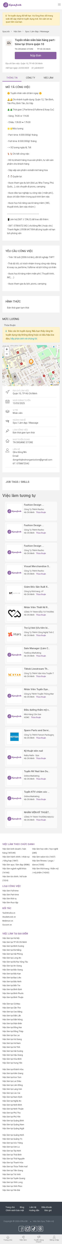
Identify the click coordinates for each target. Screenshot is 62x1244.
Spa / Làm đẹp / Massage (25, 423)
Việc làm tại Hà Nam (11, 1043)
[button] (31, 362)
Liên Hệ (32, 1207)
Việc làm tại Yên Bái (11, 1190)
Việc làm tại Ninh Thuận (13, 1109)
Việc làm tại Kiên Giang (12, 1073)
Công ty (30, 77)
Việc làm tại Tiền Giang (12, 1170)
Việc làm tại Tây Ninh (11, 1151)
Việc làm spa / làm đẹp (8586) (16, 864)
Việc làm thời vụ (9, 898)
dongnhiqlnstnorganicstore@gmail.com (32, 459)
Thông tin (11, 77)
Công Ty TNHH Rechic (34, 509)
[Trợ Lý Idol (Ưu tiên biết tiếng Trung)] (14, 634)
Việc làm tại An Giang (12, 966)
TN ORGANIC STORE (24, 49)
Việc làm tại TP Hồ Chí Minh (14, 942)
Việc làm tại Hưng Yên (12, 1063)
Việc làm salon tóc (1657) (43, 857)
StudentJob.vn (9, 917)
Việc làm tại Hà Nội (10, 938)
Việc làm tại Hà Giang (12, 1039)
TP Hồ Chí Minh (44, 49)
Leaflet (55, 384)
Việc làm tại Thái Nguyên (13, 1158)
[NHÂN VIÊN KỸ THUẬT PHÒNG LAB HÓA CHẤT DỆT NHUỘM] (14, 818)
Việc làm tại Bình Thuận (12, 997)
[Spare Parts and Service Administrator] (14, 736)
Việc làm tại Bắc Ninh (11, 981)
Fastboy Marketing (32, 653)
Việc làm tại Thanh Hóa (12, 1162)
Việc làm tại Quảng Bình (13, 1120)
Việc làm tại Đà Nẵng (11, 950)
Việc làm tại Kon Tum (11, 1077)
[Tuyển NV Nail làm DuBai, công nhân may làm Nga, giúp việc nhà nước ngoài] (14, 777)
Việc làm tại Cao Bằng (12, 1011)
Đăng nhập (54, 1240)
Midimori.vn (7, 921)
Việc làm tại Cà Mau (11, 1004)
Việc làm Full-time (10, 890)
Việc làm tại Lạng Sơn (12, 1089)
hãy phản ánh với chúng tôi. (24, 338)
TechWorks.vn (8, 913)
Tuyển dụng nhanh (39, 1241)
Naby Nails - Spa (31, 755)
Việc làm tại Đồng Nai (12, 1027)
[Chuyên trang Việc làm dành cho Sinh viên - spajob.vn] (12, 5)
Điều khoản (46, 1207)
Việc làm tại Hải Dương (12, 1051)
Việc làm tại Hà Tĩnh (11, 1047)
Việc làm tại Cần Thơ (11, 1007)
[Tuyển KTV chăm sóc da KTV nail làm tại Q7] (14, 798)
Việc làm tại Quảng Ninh (13, 1135)
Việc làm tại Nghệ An (11, 1101)
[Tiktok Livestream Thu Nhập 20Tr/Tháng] (14, 675)
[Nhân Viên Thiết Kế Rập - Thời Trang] (14, 613)
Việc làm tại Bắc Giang (12, 969)
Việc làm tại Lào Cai (11, 1093)
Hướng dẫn (34, 1210)
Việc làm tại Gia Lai (11, 1035)
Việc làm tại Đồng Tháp (12, 1031)
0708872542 (23, 463)
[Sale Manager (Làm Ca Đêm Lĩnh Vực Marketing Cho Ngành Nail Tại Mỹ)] (14, 654)
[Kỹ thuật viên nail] (14, 757)
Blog (22, 1207)
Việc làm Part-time (10, 894)
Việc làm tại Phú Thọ (11, 1113)
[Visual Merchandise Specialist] (14, 572)
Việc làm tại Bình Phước (13, 993)
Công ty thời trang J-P (33, 591)
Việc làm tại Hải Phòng (12, 954)
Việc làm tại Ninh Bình (12, 1105)
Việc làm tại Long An (11, 958)
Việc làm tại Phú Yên (11, 1116)
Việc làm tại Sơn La (11, 1147)
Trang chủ (10, 1207)
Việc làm (23, 1240)
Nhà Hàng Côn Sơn (32, 714)
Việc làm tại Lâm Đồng (12, 1085)
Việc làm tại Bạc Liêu (11, 977)
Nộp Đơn (35, 55)
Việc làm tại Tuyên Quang (13, 1178)
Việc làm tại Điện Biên (12, 1023)
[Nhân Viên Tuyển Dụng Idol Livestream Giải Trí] (14, 695)
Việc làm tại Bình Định (12, 989)
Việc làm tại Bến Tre (11, 985)
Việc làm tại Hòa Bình (12, 1059)
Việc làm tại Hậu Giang (12, 1055)
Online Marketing (31, 776)
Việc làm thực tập (10, 902)
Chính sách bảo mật (15, 1210)
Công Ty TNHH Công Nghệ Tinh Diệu (40, 632)
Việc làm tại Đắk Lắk (11, 1015)
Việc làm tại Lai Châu (11, 1081)
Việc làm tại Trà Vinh (11, 1174)
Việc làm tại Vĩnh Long (12, 1182)
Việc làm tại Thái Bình (12, 1154)
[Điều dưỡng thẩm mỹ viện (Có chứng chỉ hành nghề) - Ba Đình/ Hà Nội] (14, 716)
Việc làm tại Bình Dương (13, 946)
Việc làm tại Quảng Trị (12, 1139)
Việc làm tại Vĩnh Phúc (12, 1186)
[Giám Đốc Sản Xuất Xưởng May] (14, 593)
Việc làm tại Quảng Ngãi (13, 1128)
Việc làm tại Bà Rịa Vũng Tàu (15, 962)
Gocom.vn (7, 925)
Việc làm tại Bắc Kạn (11, 973)
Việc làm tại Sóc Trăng (12, 1143)
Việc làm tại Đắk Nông (12, 1019)
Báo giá (48, 1210)
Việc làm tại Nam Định (12, 1097)
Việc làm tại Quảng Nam (13, 1124)
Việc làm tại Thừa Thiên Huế (15, 1166)
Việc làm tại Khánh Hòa (12, 1069)
